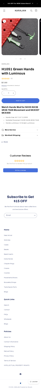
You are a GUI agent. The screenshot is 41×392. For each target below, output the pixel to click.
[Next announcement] (37, 3)
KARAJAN (17, 387)
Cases (6, 245)
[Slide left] (16, 59)
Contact (7, 310)
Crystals (7, 273)
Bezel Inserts (8, 254)
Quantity (4, 89)
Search (6, 305)
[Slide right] (25, 59)
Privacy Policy (9, 356)
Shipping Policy (9, 346)
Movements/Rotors (10, 277)
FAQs (6, 314)
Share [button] (6, 142)
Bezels (6, 249)
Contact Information (11, 342)
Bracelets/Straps (10, 282)
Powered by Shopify (26, 387)
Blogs (6, 292)
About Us (7, 337)
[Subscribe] (34, 215)
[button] (4, 10)
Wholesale (7, 319)
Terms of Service (10, 360)
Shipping (4, 85)
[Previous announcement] (4, 3)
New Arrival (8, 235)
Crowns (6, 268)
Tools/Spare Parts (10, 287)
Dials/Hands (8, 259)
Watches (7, 240)
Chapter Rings (9, 263)
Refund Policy (9, 351)
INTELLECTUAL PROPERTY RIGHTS (16, 365)
